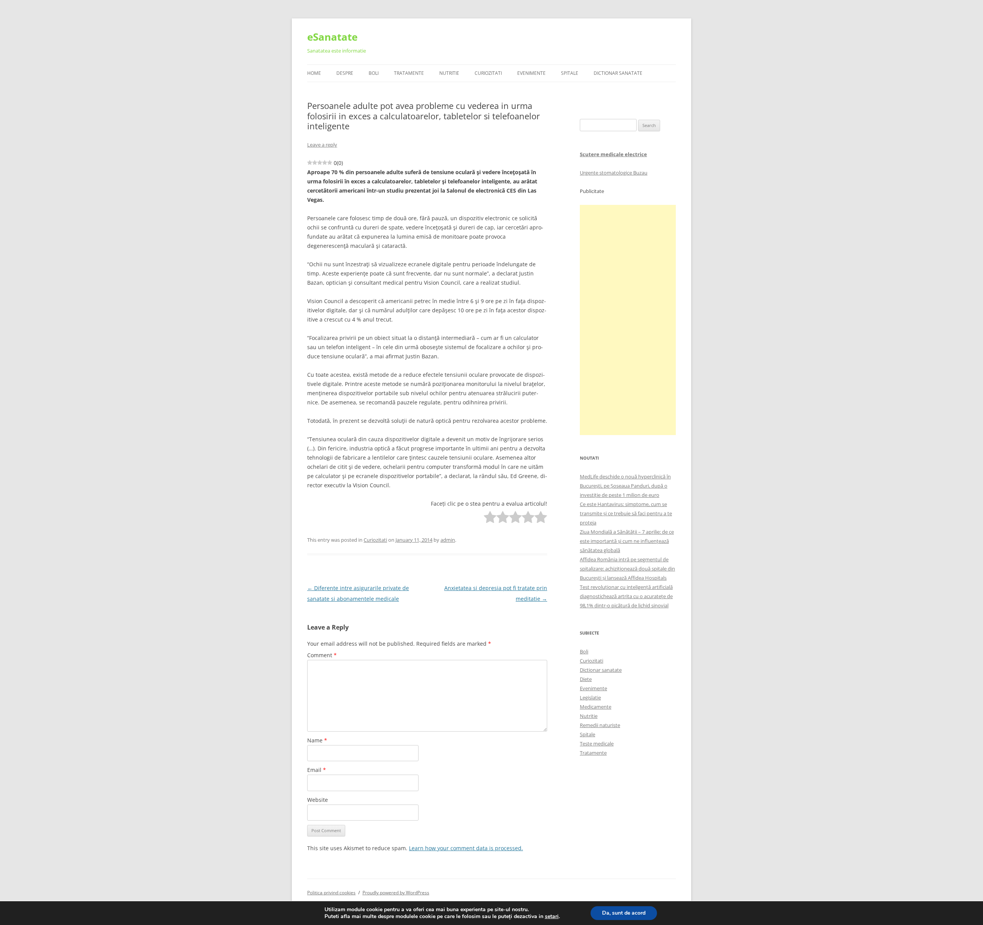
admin (447, 539)
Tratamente (409, 73)
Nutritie (449, 73)
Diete (586, 679)
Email (316, 769)
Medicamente (595, 706)
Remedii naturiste (600, 725)
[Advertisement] (628, 320)
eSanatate (332, 37)
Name (317, 740)
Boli (374, 73)
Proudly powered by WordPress (395, 892)
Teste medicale (597, 743)
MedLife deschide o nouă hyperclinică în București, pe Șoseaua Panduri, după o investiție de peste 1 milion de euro (625, 485)
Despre (344, 73)
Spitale (569, 73)
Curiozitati (488, 73)
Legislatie (590, 697)
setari (552, 916)
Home (314, 73)
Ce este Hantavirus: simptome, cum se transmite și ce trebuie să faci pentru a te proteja (626, 513)
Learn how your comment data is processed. (466, 848)
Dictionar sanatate (601, 669)
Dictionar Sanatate (618, 73)
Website (317, 799)
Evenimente (531, 73)
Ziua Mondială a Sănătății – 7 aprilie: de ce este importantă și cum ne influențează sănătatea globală (627, 541)
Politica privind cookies (331, 892)
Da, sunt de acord (623, 913)
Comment (322, 655)
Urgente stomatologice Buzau (613, 172)
